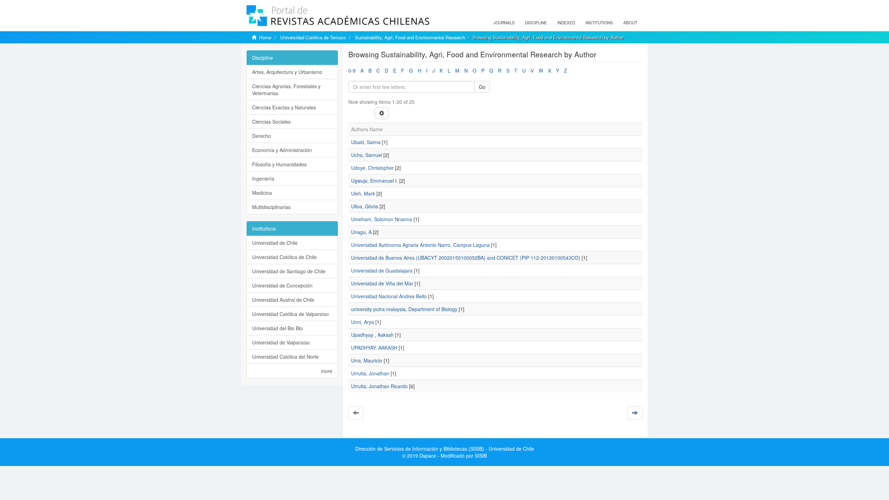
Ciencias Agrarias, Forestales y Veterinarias (286, 90)
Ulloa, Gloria (364, 206)
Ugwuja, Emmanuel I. (374, 180)
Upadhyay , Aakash (372, 334)
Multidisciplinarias (271, 206)
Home (265, 37)
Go (482, 86)
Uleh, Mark (363, 193)
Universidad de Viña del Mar (382, 283)
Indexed (566, 22)
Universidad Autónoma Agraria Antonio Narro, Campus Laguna (420, 244)
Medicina (262, 192)
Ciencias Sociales (271, 121)
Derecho (261, 135)
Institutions (599, 22)
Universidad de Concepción (282, 285)
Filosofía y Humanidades (279, 164)
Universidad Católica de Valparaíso (290, 313)
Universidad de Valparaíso (281, 342)
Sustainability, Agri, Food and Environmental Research (410, 37)
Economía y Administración (282, 150)
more (326, 370)
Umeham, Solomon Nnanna (381, 219)
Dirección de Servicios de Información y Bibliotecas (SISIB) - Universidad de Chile (444, 448)
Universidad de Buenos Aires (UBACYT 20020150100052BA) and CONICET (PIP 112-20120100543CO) (465, 257)
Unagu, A (361, 231)
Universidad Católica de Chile (284, 256)
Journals (504, 22)
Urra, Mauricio (366, 360)
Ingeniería (263, 178)
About (630, 22)
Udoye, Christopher (372, 167)
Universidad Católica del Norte (285, 356)
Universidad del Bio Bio (277, 328)
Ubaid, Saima (366, 142)
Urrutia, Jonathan (370, 373)
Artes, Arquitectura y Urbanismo (287, 71)
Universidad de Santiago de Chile (288, 271)
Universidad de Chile (275, 242)
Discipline (536, 22)
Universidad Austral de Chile (283, 299)
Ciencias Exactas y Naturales (284, 107)
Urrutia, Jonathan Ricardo (379, 386)
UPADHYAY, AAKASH (374, 347)
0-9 (352, 70)
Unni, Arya (362, 321)
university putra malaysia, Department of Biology (404, 309)
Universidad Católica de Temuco (313, 37)
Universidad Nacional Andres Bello (389, 296)
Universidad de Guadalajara (382, 270)
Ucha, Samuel (366, 154)
